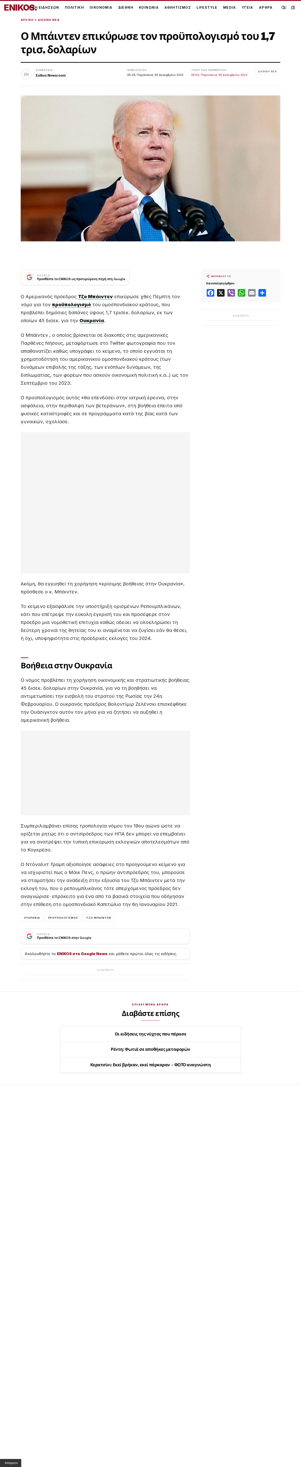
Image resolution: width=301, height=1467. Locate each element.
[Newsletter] (293, 7)
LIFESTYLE (207, 7)
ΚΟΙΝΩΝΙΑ (149, 7)
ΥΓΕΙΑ (247, 7)
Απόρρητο (11, 1463)
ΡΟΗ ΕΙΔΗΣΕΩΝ (44, 7)
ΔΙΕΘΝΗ (125, 7)
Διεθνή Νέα (48, 20)
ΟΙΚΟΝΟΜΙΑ (101, 7)
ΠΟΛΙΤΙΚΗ (74, 7)
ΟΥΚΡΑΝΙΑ (32, 917)
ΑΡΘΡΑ (266, 7)
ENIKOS (20, 7)
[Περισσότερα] (284, 7)
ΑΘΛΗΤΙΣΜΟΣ (177, 7)
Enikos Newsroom (51, 75)
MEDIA (229, 7)
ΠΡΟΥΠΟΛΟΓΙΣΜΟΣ (63, 917)
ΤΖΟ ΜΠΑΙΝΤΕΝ (98, 917)
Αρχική (27, 20)
